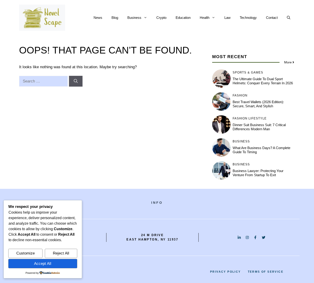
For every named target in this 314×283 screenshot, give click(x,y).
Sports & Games (248, 72)
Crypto (161, 18)
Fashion (240, 95)
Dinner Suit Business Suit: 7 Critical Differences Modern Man (259, 127)
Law (227, 18)
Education (183, 18)
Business (134, 18)
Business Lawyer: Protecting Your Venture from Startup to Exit (258, 173)
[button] (288, 18)
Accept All (42, 263)
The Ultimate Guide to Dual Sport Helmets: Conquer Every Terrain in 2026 (263, 81)
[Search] (76, 81)
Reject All (61, 253)
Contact (272, 18)
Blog (114, 18)
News (98, 18)
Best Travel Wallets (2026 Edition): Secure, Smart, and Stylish (258, 104)
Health (204, 18)
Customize (25, 253)
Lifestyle (257, 118)
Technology (248, 18)
